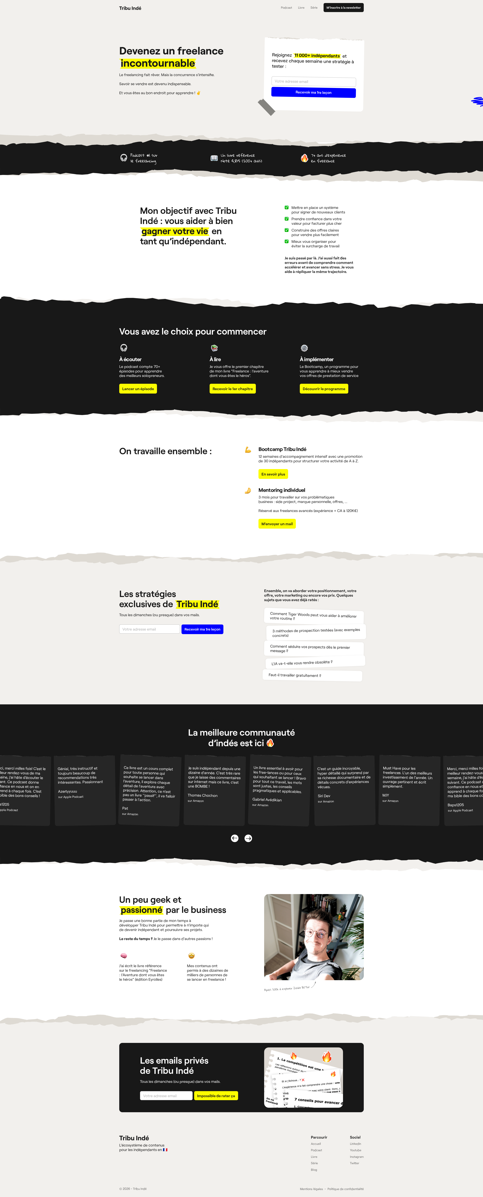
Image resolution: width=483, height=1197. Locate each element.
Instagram (357, 1156)
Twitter (354, 1163)
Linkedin (355, 1143)
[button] (234, 838)
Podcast (286, 7)
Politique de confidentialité (346, 1189)
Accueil (316, 1143)
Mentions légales (311, 1189)
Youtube (355, 1150)
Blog (314, 1169)
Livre (301, 7)
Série (314, 7)
